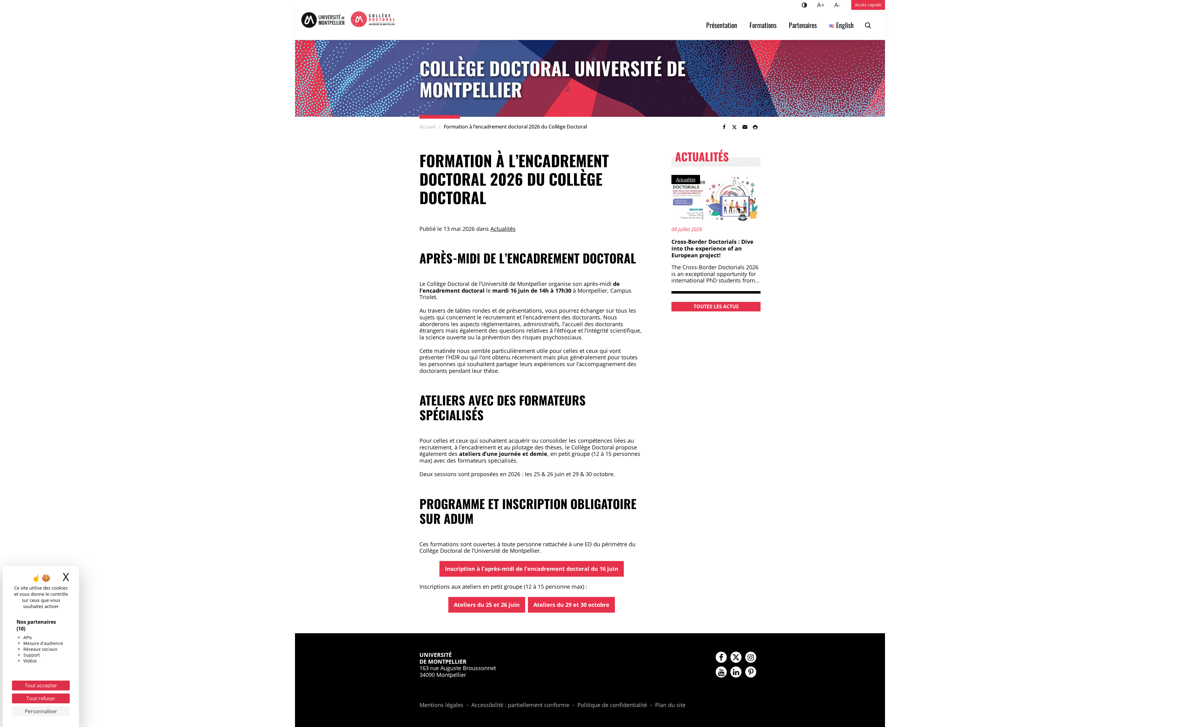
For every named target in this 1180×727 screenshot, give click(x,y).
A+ (823, 4)
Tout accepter (41, 685)
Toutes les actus (716, 306)
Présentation (721, 25)
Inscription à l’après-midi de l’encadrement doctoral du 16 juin (531, 568)
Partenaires (803, 25)
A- (839, 4)
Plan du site (670, 705)
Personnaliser (41, 711)
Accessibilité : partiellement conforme (520, 705)
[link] (724, 127)
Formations (763, 25)
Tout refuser (40, 698)
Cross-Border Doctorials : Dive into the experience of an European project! (712, 248)
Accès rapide (868, 5)
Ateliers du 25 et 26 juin (487, 604)
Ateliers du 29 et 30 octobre (571, 604)
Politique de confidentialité (612, 705)
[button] (745, 127)
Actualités (503, 228)
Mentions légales (441, 705)
